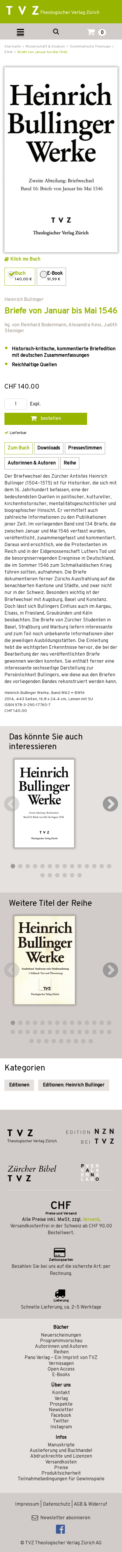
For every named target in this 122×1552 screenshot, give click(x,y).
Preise (61, 1468)
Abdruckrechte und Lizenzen (61, 1456)
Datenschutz (56, 1504)
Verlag (61, 1399)
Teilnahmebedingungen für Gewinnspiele (61, 1479)
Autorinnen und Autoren (61, 1347)
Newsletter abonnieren (64, 1518)
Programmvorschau (61, 1341)
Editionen (19, 1085)
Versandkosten (61, 1462)
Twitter (61, 1421)
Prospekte (61, 1404)
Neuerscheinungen (61, 1335)
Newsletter (61, 1410)
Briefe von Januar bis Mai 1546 (42, 52)
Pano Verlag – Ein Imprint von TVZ (61, 1358)
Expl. (35, 404)
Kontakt (61, 1393)
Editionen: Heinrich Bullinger (74, 1085)
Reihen (61, 1352)
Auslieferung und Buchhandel (61, 1451)
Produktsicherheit (61, 1473)
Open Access (61, 1369)
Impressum (27, 1504)
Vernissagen (61, 1364)
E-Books (61, 1375)
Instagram (61, 1427)
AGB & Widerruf (90, 1504)
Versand (91, 1220)
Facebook (61, 1416)
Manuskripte (61, 1445)
